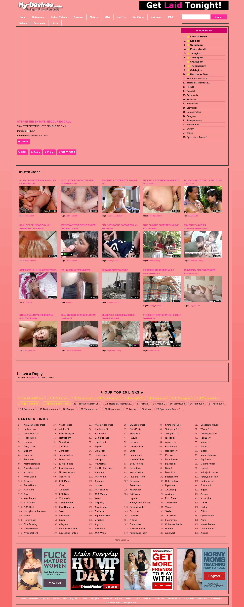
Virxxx (27, 515)
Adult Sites (189, 598)
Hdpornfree (30, 437)
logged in (33, 377)
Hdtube (98, 485)
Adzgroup (64, 524)
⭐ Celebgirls (194, 70)
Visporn (169, 507)
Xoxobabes (30, 498)
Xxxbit (62, 520)
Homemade (76, 350)
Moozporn (99, 459)
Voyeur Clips (65, 424)
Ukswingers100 (209, 433)
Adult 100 (202, 598)
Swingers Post (137, 424)
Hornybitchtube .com (35, 511)
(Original (28, 350)
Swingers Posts (173, 429)
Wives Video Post (103, 424)
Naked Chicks (137, 459)
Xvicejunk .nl (30, 476)
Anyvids (98, 524)
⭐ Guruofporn (195, 45)
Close (68, 350)
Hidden (158, 306)
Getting (151, 306)
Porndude (192, 99)
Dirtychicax (171, 472)
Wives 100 (159, 598)
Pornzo (190, 86)
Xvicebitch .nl (31, 533)
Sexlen (168, 511)
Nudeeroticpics (67, 472)
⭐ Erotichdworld (196, 49)
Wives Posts (207, 429)
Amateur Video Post (34, 424)
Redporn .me (207, 481)
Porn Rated (171, 498)
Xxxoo (97, 498)
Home (24, 598)
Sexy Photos (136, 463)
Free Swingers (66, 433)
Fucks (116, 261)
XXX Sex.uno (101, 489)
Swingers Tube (173, 424)
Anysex (204, 494)
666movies (171, 520)
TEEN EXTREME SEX (198, 82)
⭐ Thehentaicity (196, 66)
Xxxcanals (64, 498)
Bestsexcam (171, 476)
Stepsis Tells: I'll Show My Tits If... (38, 270)
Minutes (69, 302)
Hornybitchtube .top (140, 502)
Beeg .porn (30, 446)
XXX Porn (64, 446)
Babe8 (168, 468)
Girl (198, 306)
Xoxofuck (99, 481)
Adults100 (64, 429)
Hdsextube (192, 103)
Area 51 (191, 91)
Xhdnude (99, 472)
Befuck (204, 446)
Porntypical (30, 520)
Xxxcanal (134, 481)
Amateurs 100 (174, 598)
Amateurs (107, 598)
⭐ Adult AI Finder (197, 36)
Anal (26, 216)
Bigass (204, 450)
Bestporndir (136, 455)
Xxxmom (28, 472)
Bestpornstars (194, 112)
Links (137, 598)
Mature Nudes (208, 463)
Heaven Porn (137, 446)
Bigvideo (98, 446)
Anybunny (170, 494)
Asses (128, 598)
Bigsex (204, 489)
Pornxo (169, 455)
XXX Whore (100, 533)
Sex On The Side (103, 468)
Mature (56, 598)
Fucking (151, 216)
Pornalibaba (30, 485)
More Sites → (122, 540)
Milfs (85, 598)
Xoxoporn (64, 489)
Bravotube (192, 107)
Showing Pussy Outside (115, 270)
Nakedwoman (31, 528)
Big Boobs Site (102, 515)
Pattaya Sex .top (209, 476)
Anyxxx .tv (170, 442)
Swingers (95, 598)
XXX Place (170, 515)
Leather (159, 216)
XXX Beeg (170, 489)
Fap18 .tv (205, 437)
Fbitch (204, 511)
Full (34, 350)
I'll (31, 302)
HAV (108, 216)
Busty (196, 216)
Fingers (193, 306)
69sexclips (64, 515)
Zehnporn (64, 450)
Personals (34, 598)
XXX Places (65, 481)
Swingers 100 (172, 433)
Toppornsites (66, 455)
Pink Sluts (99, 528)
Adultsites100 (101, 429)
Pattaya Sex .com (68, 528)
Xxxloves (28, 481)
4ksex (190, 133)
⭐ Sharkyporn (195, 61)
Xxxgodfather (66, 502)
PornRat (28, 455)
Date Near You (31, 433)
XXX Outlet (29, 502)
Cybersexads (207, 515)
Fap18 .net (100, 442)
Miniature (99, 520)
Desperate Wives (209, 424)
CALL (23, 152)
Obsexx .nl (64, 476)
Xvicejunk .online (209, 472)
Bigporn (28, 450)
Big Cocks (75, 598)
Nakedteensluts (32, 468)
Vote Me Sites (114, 602)
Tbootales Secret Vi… (198, 78)
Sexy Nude (192, 95)
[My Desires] (41, 9)
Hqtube (133, 498)
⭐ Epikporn (194, 40)
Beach (31, 216)
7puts (203, 520)
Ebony (74, 261)
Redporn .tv (171, 450)
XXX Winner (100, 494)
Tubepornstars (194, 120)
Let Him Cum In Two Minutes (75, 270)
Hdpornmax (193, 124)
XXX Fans (29, 489)
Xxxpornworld (137, 507)
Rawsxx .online (138, 528)
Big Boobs (206, 459)
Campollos (135, 524)
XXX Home (100, 476)
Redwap (134, 442)
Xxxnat (204, 533)
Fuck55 (204, 468)
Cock (27, 302)
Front (150, 350)
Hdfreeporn (65, 437)
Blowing (151, 261)
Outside (110, 302)
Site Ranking (30, 524)
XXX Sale (64, 494)
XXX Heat (29, 507)
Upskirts (46, 598)
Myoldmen (170, 485)
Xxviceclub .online (68, 533)
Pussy (117, 302)
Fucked (74, 216)
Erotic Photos (66, 463)
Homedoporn (101, 455)
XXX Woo (135, 494)
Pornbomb (206, 485)
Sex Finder (100, 433)
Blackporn (170, 463)
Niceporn (170, 437)
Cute (68, 216)
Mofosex (205, 442)
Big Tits (118, 598)
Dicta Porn (99, 450)
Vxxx (61, 485)
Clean (68, 261)
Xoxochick (206, 498)
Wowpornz (100, 463)
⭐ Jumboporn (195, 57)
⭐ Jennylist (194, 53)
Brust (27, 261)
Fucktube (99, 511)
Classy (118, 350)
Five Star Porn (137, 476)
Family (200, 261)
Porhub (204, 507)
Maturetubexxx (208, 455)
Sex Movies (65, 442)
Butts (132, 450)
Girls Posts (135, 429)
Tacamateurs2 (208, 528)
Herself (157, 350)
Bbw (65, 598)
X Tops (133, 520)
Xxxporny (99, 502)
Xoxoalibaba (136, 472)
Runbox (169, 528)
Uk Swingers (216, 598)
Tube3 (204, 502)
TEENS (24, 141)
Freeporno (135, 485)
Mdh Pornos (171, 459)
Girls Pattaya (172, 481)
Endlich (33, 261)
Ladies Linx (30, 429)
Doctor (109, 261)
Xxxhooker (135, 489)
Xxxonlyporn (100, 507)
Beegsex (191, 116)
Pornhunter (171, 446)
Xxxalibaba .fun (67, 507)
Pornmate (29, 459)
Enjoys (50, 152)
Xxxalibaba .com (138, 533)
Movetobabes (208, 524)
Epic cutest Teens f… (198, 137)
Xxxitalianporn (66, 468)
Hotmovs (28, 442)
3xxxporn (134, 511)
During (37, 152)
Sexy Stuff (135, 433)
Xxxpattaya (135, 468)
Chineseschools (173, 524)
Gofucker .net (101, 437)
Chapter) (193, 261)
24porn (190, 128)
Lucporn (134, 515)
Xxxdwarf (170, 533)
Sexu (61, 511)
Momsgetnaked (32, 463)
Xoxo (26, 494)
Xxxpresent (171, 502)
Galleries (147, 598)
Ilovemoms (65, 459)
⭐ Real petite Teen (197, 74)
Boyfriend (111, 350)
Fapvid (133, 437)
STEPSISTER (68, 152)
